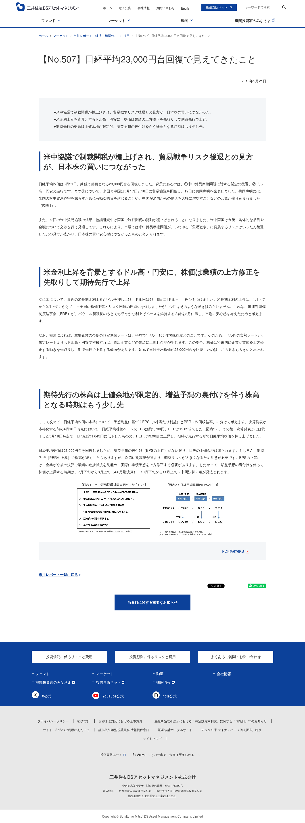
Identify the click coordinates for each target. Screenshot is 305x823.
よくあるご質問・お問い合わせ (236, 656)
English (186, 8)
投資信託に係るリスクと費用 (69, 656)
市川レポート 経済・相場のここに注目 (101, 35)
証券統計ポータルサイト (175, 729)
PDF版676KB (233, 551)
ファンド (43, 673)
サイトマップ (152, 738)
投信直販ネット (217, 7)
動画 (159, 673)
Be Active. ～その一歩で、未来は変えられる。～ (166, 754)
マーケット (61, 35)
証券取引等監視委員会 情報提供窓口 (123, 729)
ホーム (107, 8)
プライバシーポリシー (53, 721)
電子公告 (125, 8)
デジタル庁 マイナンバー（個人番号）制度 (231, 729)
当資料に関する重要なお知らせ (152, 602)
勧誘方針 (83, 721)
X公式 (46, 696)
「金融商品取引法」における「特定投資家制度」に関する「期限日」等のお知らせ (209, 721)
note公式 (170, 696)
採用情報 (163, 682)
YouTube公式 (113, 696)
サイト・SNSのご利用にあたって (66, 729)
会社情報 (143, 8)
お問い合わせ (165, 8)
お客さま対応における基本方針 (120, 721)
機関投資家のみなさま (53, 682)
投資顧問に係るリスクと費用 (152, 656)
